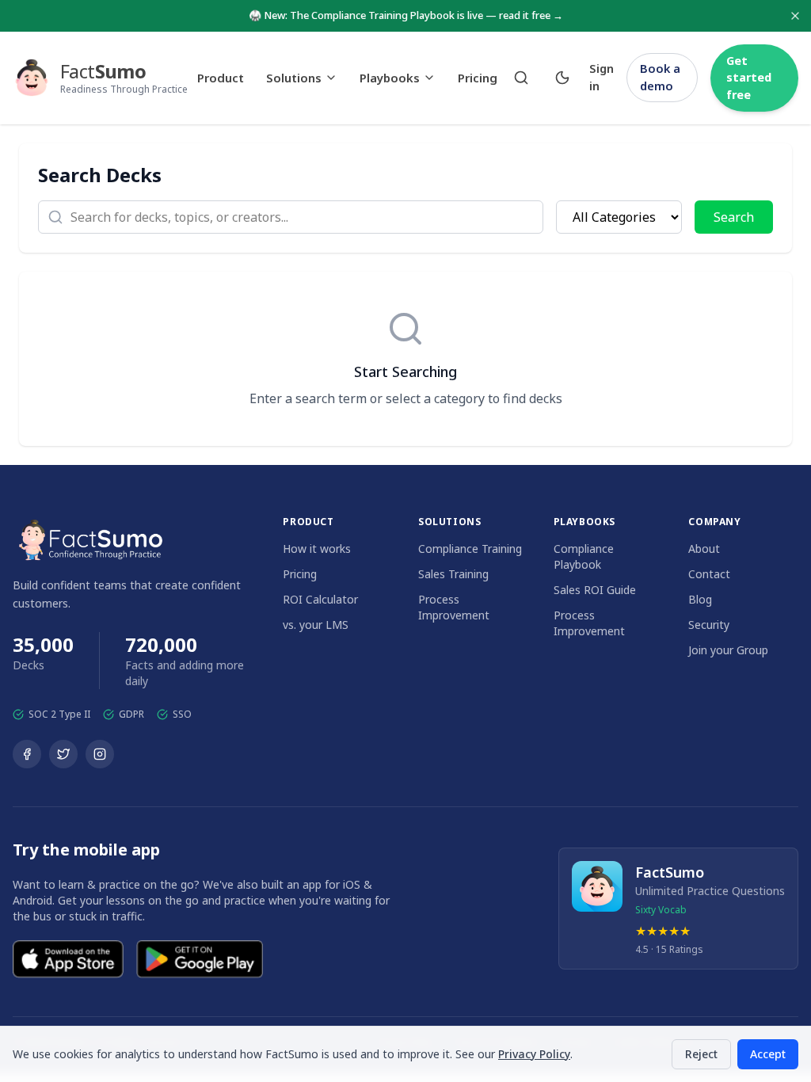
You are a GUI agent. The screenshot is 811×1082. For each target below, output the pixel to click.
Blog (700, 599)
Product (220, 78)
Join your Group (728, 649)
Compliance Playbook (584, 556)
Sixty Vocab (661, 909)
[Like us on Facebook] (27, 754)
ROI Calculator (320, 599)
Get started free (748, 77)
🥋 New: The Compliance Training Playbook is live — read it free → (406, 15)
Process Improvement (453, 607)
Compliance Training (470, 548)
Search (734, 217)
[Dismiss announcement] (795, 15)
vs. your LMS (315, 624)
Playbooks (390, 78)
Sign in (601, 76)
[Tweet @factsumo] (63, 754)
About (704, 548)
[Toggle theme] (562, 77)
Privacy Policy (534, 1053)
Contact (709, 573)
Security (708, 624)
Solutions (294, 78)
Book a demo (660, 76)
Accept (768, 1053)
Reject (701, 1053)
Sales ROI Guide (595, 589)
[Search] (521, 77)
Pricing (477, 78)
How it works (317, 548)
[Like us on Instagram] (100, 754)
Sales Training (453, 573)
